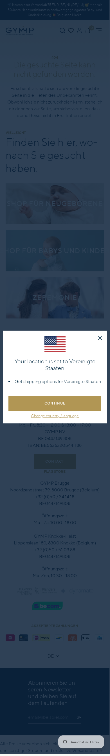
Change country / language (55, 416)
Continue (55, 403)
